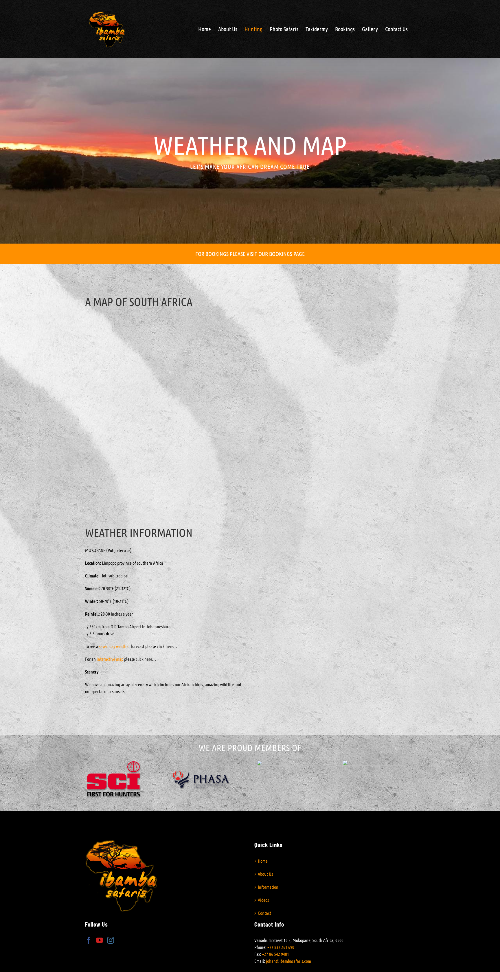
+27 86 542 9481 (275, 954)
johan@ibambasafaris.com (288, 961)
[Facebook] (88, 940)
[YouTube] (99, 940)
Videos (263, 900)
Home (263, 861)
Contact (264, 913)
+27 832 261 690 (280, 947)
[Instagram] (110, 940)
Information (268, 887)
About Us (265, 874)
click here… (167, 646)
